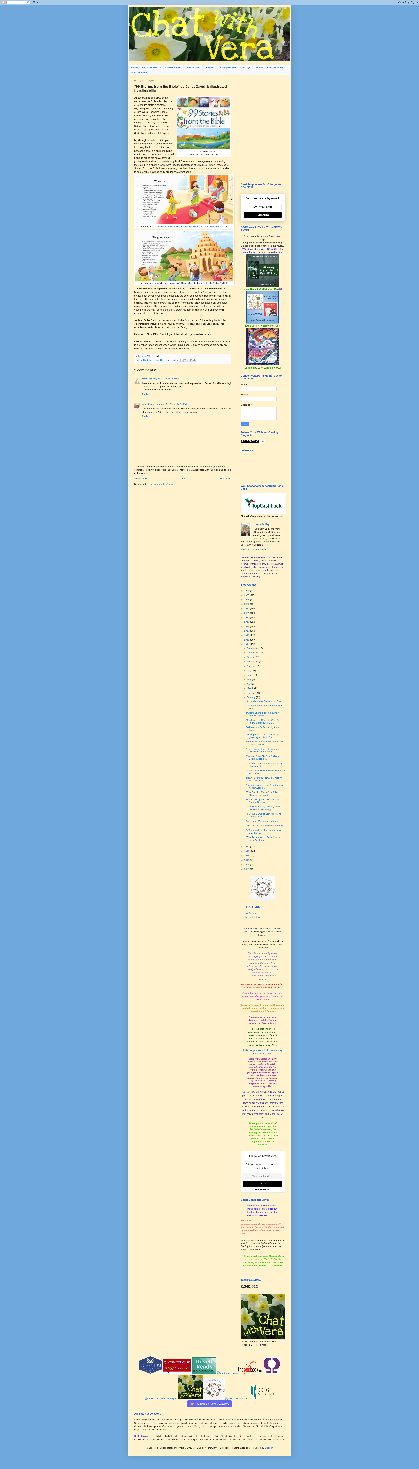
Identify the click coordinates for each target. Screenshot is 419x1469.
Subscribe (263, 214)
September (253, 661)
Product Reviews (139, 72)
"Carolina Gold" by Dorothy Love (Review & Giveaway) (263, 808)
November (252, 652)
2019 (247, 622)
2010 (247, 860)
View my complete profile (253, 549)
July (249, 670)
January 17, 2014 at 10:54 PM (171, 404)
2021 (247, 613)
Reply (145, 394)
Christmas (210, 68)
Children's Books (173, 68)
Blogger (269, 1447)
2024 (247, 599)
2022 (247, 608)
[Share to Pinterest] (194, 360)
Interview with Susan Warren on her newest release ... (264, 743)
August (251, 666)
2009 (247, 864)
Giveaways (245, 68)
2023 (247, 604)
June (250, 675)
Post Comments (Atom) (160, 484)
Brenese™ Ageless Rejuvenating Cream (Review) (263, 800)
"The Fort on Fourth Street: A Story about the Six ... (264, 764)
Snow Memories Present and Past (264, 701)
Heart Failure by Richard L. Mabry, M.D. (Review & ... (264, 779)
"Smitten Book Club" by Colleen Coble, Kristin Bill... (262, 757)
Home (183, 478)
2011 (247, 855)
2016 (247, 635)
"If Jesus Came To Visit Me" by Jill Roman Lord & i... (263, 815)
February (252, 693)
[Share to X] (188, 360)
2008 (247, 869)
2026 (247, 590)
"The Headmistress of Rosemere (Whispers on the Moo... (263, 750)
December (252, 648)
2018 (247, 626)
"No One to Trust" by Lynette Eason (264, 825)
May (249, 679)
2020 (247, 617)
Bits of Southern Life (151, 68)
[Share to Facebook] (191, 360)
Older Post (224, 478)
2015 (247, 640)
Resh (145, 378)
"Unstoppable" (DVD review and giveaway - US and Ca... (262, 736)
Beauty (134, 68)
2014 (247, 644)
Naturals (259, 68)
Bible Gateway (251, 913)
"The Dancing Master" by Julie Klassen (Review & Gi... (262, 793)
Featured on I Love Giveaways (212, 1403)
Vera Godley (262, 524)
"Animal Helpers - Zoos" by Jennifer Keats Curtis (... (264, 786)
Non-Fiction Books (275, 68)
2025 (247, 595)
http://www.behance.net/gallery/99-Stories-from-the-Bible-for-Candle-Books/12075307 (190, 226)
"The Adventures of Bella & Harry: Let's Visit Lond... (263, 838)
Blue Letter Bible (252, 917)
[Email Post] (157, 356)
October (251, 657)
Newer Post (141, 478)
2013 (247, 846)
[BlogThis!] (185, 360)
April (249, 684)
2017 (247, 631)
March (250, 688)
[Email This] (182, 360)
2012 (247, 851)
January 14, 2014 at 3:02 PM (164, 378)
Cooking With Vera (227, 68)
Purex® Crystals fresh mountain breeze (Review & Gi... (262, 714)
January (251, 697)
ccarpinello (148, 404)
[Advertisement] (263, 129)
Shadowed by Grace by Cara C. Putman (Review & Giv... (262, 721)
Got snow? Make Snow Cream (262, 821)
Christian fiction (193, 68)
